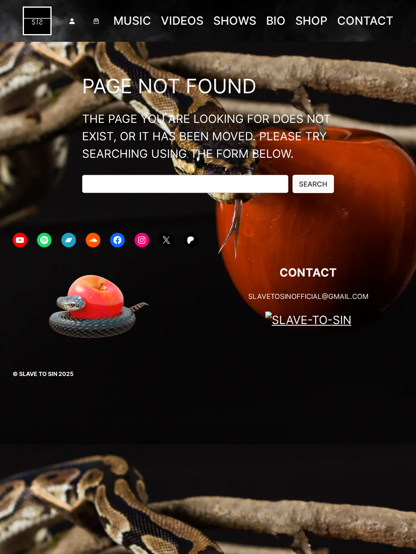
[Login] (72, 21)
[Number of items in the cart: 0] (96, 21)
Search (313, 184)
